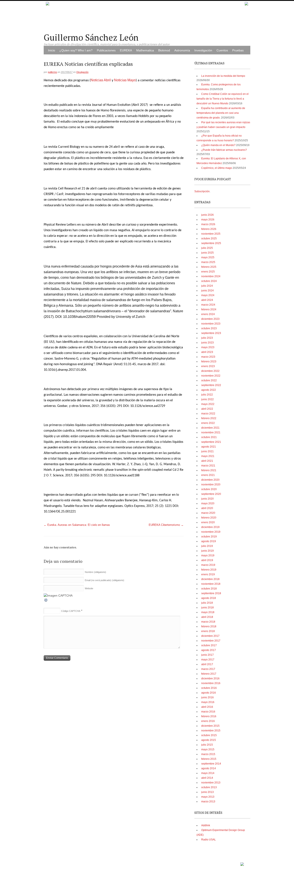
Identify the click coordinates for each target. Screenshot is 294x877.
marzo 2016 (208, 711)
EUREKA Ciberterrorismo (166, 524)
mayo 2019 (207, 555)
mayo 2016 (207, 702)
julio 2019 (207, 546)
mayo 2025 (207, 257)
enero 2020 (208, 522)
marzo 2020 (208, 512)
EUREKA (126, 50)
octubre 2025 (209, 238)
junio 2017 (207, 654)
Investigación (203, 50)
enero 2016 (208, 721)
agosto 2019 (208, 541)
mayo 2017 (207, 659)
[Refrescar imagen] (46, 601)
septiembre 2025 (211, 243)
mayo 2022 (207, 404)
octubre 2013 (209, 787)
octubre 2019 (209, 536)
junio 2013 (207, 792)
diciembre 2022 (210, 370)
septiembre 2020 (211, 493)
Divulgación (82, 72)
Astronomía (182, 50)
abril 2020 (207, 508)
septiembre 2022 (211, 385)
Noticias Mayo (125, 80)
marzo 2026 (208, 224)
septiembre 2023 (211, 333)
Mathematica (145, 50)
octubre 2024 (209, 281)
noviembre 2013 (210, 782)
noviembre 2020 (210, 484)
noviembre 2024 (210, 276)
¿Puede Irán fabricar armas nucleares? (224, 149)
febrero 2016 (208, 716)
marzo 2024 (208, 304)
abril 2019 (207, 560)
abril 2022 (207, 408)
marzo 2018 (208, 621)
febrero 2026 (208, 229)
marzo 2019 (208, 564)
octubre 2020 (209, 489)
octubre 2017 (209, 645)
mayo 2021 (207, 456)
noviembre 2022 (210, 375)
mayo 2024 (207, 295)
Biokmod (164, 50)
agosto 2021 (208, 446)
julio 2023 (207, 337)
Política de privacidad (226, 863)
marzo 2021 (208, 465)
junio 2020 (207, 498)
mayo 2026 (207, 219)
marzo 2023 (208, 356)
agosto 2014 (208, 768)
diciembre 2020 (210, 479)
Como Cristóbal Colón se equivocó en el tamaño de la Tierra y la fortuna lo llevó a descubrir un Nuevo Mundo (223, 98)
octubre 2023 (209, 328)
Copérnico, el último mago (216, 167)
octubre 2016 (209, 687)
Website (89, 588)
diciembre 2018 (210, 579)
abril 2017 (207, 664)
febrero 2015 (208, 758)
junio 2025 (207, 252)
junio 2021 (207, 451)
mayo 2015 (207, 749)
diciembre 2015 (210, 725)
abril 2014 (207, 777)
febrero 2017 (208, 673)
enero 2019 (208, 574)
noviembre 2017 (210, 640)
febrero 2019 (208, 569)
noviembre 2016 (210, 683)
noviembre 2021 (210, 432)
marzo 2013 (208, 801)
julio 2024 (207, 285)
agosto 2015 (208, 740)
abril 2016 (207, 706)
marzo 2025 (208, 262)
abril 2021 (207, 460)
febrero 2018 (208, 626)
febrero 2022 (208, 418)
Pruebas (238, 50)
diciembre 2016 (210, 678)
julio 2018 (207, 602)
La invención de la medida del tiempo (223, 75)
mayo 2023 (207, 347)
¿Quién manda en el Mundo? (218, 145)
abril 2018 (207, 617)
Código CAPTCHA (70, 611)
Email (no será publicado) (104, 580)
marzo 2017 (208, 669)
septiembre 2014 (211, 763)
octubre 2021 (209, 437)
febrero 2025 (208, 266)
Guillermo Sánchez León (91, 37)
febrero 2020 (208, 517)
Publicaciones (106, 50)
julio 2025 (207, 247)
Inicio (51, 50)
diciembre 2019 (210, 527)
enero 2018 (208, 631)
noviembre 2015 (210, 730)
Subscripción (202, 191)
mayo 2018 (207, 612)
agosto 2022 (208, 389)
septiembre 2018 (211, 593)
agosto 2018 (208, 598)
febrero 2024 (208, 309)
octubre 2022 (209, 380)
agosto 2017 (208, 650)
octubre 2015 (209, 735)
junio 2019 (207, 550)
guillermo (52, 72)
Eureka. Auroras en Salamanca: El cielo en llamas (77, 524)
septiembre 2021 (211, 441)
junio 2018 (207, 607)
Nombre (95, 572)
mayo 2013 (207, 796)
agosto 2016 (208, 692)
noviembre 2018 (210, 583)
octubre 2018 (209, 588)
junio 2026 (207, 214)
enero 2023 (208, 366)
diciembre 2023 (210, 318)
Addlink (205, 825)
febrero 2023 (208, 361)
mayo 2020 (207, 503)
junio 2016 (207, 697)
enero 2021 (208, 475)
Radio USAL (208, 839)
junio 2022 (207, 399)
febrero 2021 (208, 470)
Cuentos (222, 50)
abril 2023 (207, 352)
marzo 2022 (208, 413)
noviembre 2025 (210, 233)
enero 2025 (208, 271)
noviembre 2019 (210, 531)
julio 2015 (207, 744)
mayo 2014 (207, 773)
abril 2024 (207, 300)
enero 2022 (208, 423)
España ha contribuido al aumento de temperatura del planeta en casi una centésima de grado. (221, 113)
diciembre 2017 (210, 635)
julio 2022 (207, 394)
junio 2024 (207, 290)
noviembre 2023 (210, 323)
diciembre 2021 (210, 427)
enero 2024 (208, 314)
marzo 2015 (208, 754)
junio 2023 (207, 342)
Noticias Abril (101, 80)
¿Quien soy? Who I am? (76, 50)
